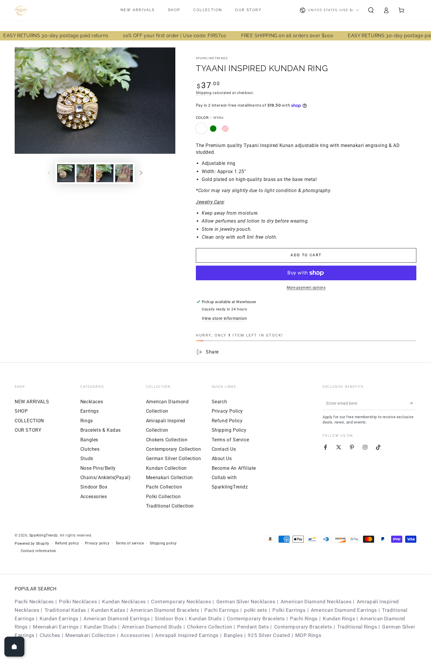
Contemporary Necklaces (181, 601)
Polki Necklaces (78, 601)
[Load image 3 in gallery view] (104, 173)
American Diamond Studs (152, 627)
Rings (86, 420)
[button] (371, 10)
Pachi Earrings (221, 610)
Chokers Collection (167, 440)
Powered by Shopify (32, 544)
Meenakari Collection (169, 477)
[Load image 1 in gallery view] (66, 173)
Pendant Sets (253, 627)
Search (219, 401)
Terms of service (130, 543)
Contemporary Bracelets (256, 618)
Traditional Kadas (65, 610)
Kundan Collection (166, 468)
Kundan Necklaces (124, 601)
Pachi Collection (164, 487)
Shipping (204, 93)
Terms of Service (230, 440)
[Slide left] (49, 173)
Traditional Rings (357, 627)
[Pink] (225, 128)
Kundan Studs (205, 618)
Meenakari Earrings (56, 627)
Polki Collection (163, 496)
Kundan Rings (339, 618)
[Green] (213, 128)
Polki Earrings (289, 610)
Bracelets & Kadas (100, 430)
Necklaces (91, 401)
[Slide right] (141, 173)
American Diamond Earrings (344, 610)
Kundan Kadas (108, 610)
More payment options (306, 288)
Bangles (89, 440)
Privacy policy (97, 543)
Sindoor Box (94, 487)
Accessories (93, 496)
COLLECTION (29, 420)
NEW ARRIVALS (32, 401)
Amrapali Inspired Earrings (187, 635)
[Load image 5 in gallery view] (124, 173)
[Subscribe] (413, 403)
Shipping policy (163, 543)
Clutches (90, 449)
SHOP (21, 411)
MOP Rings (308, 635)
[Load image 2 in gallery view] (85, 173)
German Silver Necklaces (246, 601)
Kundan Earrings (59, 618)
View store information (224, 318)
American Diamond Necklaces (316, 601)
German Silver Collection (173, 458)
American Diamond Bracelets (164, 610)
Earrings (89, 411)
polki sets (255, 610)
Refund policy (67, 543)
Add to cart (306, 255)
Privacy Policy (227, 411)
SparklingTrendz (212, 58)
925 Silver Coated (269, 635)
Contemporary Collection (173, 449)
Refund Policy (227, 420)
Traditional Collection (170, 506)
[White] (201, 128)
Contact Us (224, 449)
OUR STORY (28, 430)
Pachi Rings (304, 618)
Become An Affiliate (234, 468)
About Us (222, 458)
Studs (86, 458)
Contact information (38, 551)
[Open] (14, 647)
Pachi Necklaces (34, 601)
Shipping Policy (229, 430)
